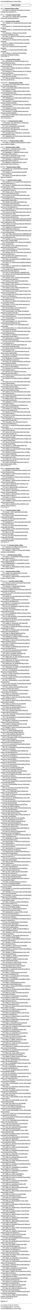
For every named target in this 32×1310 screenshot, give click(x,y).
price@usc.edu (7, 1306)
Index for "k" (4, 1301)
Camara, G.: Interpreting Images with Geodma (18, 218)
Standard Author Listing (12, 8)
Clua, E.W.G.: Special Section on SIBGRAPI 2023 (18, 234)
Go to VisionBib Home (7, 1)
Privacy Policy (17, 1)
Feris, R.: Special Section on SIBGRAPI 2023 (17, 272)
